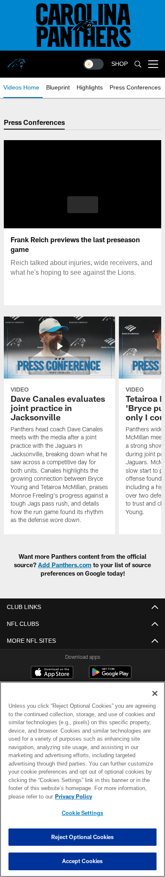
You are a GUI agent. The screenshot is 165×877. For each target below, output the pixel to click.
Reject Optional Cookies (82, 837)
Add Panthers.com (64, 564)
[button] (82, 204)
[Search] (138, 64)
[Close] (155, 693)
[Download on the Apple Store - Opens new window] (52, 673)
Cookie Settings (82, 812)
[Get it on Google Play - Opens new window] (110, 676)
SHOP (119, 64)
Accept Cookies (82, 861)
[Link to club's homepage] (17, 61)
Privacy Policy (72, 796)
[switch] (93, 64)
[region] (82, 779)
